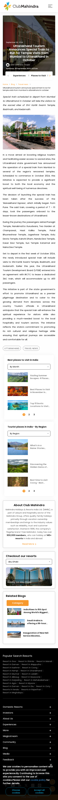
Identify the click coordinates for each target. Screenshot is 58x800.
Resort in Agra (9, 683)
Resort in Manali (44, 661)
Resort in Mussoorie (31, 677)
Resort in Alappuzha (31, 664)
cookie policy (38, 780)
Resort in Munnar (11, 674)
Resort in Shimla (26, 661)
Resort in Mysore (27, 683)
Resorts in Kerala (11, 689)
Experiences (19, 75)
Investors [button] (8, 712)
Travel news (23, 84)
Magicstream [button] (10, 736)
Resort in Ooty (43, 686)
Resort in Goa (9, 661)
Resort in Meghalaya (13, 692)
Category (17, 603)
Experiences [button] (9, 724)
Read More (28, 544)
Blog (13, 84)
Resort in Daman (11, 664)
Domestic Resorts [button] (13, 706)
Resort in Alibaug (11, 677)
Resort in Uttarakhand (31, 670)
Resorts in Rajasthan (31, 689)
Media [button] (6, 753)
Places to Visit (38, 75)
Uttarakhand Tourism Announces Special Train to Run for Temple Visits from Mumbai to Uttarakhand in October (29, 53)
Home (5, 84)
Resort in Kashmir (11, 667)
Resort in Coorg (29, 667)
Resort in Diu (28, 686)
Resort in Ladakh (30, 674)
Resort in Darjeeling (12, 680)
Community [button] (9, 742)
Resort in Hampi (10, 670)
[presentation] (8, 75)
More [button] (6, 730)
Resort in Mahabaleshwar (36, 680)
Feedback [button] (8, 759)
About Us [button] (8, 718)
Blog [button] (5, 748)
